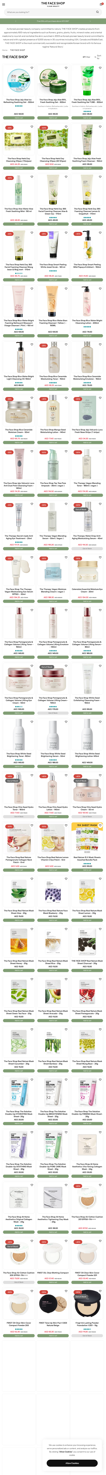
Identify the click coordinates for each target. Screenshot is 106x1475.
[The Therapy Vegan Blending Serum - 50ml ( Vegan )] (53, 516)
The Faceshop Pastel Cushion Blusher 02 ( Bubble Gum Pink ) (53, 1430)
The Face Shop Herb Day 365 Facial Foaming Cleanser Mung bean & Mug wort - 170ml (19, 267)
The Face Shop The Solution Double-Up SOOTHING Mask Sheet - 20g (19, 1166)
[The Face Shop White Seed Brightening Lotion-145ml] (87, 734)
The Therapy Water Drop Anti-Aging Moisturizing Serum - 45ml (87, 537)
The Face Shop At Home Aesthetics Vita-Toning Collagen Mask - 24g (87, 1166)
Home (4, 50)
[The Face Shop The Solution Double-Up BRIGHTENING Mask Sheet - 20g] (53, 1092)
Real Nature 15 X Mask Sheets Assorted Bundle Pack (87, 858)
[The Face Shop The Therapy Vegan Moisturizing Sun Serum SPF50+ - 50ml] (19, 570)
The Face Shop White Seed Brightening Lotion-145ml (87, 754)
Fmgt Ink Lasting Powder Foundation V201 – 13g (87, 1324)
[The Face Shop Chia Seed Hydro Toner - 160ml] (19, 788)
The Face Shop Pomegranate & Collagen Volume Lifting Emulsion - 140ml (53, 644)
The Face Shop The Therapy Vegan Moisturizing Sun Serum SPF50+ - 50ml (19, 591)
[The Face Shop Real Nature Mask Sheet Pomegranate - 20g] (87, 992)
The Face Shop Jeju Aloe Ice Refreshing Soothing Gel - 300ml (19, 100)
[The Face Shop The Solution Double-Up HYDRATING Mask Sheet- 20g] (19, 1092)
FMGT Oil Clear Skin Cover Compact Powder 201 (87, 1274)
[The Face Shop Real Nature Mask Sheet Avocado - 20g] (53, 992)
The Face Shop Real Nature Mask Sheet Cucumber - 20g (19, 1062)
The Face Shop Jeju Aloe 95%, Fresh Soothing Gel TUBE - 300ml (87, 100)
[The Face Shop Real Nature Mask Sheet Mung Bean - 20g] (87, 1042)
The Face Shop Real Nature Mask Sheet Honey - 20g (19, 962)
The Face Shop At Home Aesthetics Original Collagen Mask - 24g (19, 1219)
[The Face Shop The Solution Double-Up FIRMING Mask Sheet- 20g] (87, 1092)
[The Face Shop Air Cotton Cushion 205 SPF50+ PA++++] (19, 1253)
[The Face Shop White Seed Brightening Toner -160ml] (19, 734)
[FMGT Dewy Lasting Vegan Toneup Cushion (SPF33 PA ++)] (87, 1357)
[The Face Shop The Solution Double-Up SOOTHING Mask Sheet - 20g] (19, 1145)
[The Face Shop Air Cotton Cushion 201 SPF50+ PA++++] (87, 1197)
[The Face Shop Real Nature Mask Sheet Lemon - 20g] (87, 891)
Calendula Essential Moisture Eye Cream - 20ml (87, 590)
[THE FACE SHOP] (53, 4)
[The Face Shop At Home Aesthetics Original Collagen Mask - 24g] (19, 1197)
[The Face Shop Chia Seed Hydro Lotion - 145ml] (53, 788)
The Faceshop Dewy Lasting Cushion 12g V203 (53, 1377)
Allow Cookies (72, 1463)
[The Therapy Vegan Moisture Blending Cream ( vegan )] (53, 570)
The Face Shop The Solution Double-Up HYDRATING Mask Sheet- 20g (18, 1114)
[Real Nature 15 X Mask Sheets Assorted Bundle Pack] (87, 838)
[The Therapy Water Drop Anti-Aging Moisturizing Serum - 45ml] (87, 516)
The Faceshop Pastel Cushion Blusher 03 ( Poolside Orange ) (87, 1430)
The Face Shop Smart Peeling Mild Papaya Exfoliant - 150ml (87, 265)
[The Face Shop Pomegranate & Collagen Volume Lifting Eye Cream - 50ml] (19, 678)
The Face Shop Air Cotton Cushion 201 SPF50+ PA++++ (87, 1218)
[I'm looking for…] (97, 12)
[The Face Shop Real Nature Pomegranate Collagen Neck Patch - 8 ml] (19, 838)
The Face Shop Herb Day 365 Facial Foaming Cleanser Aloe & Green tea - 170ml (53, 211)
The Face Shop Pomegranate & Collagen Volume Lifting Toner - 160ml (18, 644)
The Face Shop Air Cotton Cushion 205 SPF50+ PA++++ (19, 1274)
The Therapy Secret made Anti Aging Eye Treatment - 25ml (19, 537)
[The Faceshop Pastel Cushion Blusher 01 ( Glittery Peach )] (19, 1410)
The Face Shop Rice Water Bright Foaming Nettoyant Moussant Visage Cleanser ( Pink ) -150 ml (19, 323)
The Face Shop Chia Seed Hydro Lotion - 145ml (53, 808)
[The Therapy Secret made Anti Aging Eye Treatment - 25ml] (19, 516)
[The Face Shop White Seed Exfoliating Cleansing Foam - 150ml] (87, 678)
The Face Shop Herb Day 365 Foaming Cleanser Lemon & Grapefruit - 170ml (87, 211)
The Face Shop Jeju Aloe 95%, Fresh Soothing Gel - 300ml (52, 100)
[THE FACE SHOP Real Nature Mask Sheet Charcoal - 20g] (87, 941)
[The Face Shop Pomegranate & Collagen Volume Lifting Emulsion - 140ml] (53, 622)
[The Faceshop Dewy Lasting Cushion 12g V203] (53, 1357)
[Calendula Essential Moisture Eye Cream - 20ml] (87, 570)
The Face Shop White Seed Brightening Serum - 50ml (53, 754)
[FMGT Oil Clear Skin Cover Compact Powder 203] (19, 1304)
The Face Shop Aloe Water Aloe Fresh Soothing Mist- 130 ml (18, 210)
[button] (16, 21)
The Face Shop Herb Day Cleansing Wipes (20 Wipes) (53, 159)
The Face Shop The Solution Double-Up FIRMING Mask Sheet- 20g (87, 1114)
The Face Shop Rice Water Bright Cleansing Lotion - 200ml (87, 321)
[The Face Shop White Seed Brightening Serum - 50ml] (53, 734)
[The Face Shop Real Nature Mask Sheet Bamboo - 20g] (53, 1042)
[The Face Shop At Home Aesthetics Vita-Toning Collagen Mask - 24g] (87, 1145)
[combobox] (53, 12)
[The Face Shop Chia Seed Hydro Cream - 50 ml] (87, 788)
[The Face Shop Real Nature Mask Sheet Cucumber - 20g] (19, 1042)
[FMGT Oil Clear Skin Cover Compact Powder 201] (87, 1253)
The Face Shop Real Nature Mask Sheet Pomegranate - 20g (87, 1012)
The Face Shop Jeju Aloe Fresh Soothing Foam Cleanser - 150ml (87, 159)
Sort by (99, 57)
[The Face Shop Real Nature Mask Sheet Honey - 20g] (19, 941)
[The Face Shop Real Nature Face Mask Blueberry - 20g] (53, 891)
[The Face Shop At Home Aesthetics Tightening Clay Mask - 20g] (53, 1197)
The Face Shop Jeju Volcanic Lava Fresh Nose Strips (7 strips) (87, 430)
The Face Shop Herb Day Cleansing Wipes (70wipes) (18, 159)
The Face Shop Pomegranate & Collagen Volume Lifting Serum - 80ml (87, 644)
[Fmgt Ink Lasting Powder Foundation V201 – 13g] (87, 1304)
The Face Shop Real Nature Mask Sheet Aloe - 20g (19, 911)
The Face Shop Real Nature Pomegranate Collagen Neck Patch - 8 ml (19, 860)
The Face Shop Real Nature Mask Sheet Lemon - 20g (87, 911)
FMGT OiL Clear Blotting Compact (53, 1273)
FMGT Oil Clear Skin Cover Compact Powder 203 (19, 1324)
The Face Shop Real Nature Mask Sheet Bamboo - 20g (53, 1062)
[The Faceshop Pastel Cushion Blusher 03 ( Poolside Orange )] (87, 1410)
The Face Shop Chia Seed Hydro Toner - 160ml (18, 808)
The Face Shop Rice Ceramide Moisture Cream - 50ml (18, 430)
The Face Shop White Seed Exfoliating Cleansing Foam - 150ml (87, 700)
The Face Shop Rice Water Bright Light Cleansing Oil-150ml (19, 377)
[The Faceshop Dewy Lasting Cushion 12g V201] (19, 1357)
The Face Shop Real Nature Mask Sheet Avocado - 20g (53, 1012)
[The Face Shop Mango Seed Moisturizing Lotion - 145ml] (53, 410)
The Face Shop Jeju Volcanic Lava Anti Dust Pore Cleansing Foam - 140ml (18, 485)
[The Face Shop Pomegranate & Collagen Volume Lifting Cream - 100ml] (53, 678)
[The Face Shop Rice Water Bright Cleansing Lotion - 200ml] (87, 301)
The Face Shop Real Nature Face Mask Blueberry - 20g (53, 911)
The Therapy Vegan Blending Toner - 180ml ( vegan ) (87, 484)
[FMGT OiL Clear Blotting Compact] (53, 1253)
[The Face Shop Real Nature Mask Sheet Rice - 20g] (53, 941)
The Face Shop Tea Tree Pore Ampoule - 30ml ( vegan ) (53, 484)
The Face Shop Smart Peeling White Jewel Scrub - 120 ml (53, 265)
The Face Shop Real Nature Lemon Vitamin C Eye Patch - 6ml (53, 858)
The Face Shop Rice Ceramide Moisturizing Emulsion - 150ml (87, 377)
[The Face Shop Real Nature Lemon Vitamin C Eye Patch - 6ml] (53, 838)
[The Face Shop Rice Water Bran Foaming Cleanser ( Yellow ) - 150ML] (53, 301)
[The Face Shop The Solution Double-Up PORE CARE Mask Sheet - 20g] (53, 1145)
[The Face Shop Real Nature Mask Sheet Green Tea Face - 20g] (19, 992)
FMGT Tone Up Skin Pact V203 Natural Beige (53, 1324)
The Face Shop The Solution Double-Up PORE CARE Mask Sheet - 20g (53, 1166)
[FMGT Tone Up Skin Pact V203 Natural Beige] (53, 1304)
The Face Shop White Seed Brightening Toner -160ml (18, 754)
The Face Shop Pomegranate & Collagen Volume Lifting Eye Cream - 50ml (19, 700)
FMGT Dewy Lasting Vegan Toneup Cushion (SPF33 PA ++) (87, 1377)
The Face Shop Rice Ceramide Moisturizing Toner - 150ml (53, 377)
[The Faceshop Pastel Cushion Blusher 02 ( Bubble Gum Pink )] (53, 1410)
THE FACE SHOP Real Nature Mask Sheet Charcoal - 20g (87, 962)
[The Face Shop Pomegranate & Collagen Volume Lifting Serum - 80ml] (87, 622)
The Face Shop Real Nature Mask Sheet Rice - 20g (53, 962)
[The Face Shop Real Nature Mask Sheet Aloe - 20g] (19, 891)
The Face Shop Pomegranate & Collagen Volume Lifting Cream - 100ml (53, 700)
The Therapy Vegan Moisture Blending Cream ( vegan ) (53, 590)
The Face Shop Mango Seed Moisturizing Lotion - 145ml (53, 430)
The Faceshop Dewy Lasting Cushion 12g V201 (19, 1377)
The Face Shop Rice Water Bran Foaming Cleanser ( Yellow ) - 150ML (53, 323)
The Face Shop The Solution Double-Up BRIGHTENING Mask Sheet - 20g (52, 1114)
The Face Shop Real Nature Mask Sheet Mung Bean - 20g (87, 1062)
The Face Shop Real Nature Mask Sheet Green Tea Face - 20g (19, 1012)
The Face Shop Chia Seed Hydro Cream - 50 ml (87, 808)
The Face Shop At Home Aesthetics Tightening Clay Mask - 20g (53, 1219)
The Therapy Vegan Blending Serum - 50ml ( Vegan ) (52, 537)
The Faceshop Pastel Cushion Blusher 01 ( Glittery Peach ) (18, 1430)
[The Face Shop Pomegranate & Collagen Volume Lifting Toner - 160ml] (19, 622)
